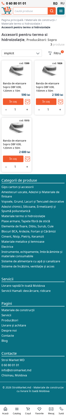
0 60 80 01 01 (16, 3)
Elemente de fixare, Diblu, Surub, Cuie (27, 226)
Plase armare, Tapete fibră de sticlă (25, 221)
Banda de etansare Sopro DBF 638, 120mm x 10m (14, 87)
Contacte (7, 336)
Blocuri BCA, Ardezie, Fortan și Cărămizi (28, 231)
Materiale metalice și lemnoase (22, 242)
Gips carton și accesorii (17, 187)
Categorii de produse (19, 180)
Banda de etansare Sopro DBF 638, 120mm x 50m (14, 144)
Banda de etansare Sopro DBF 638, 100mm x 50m (47, 87)
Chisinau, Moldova (14, 375)
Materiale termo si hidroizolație (23, 216)
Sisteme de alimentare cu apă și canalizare (30, 261)
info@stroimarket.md (16, 370)
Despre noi (9, 330)
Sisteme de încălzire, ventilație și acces (27, 266)
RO (55, 3)
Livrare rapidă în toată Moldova (23, 286)
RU (62, 3)
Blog (4, 341)
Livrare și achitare (13, 325)
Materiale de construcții (17, 310)
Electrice (7, 247)
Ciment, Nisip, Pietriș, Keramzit (22, 236)
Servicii (7, 279)
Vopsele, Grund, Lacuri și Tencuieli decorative (32, 201)
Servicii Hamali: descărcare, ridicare (26, 291)
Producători (9, 320)
